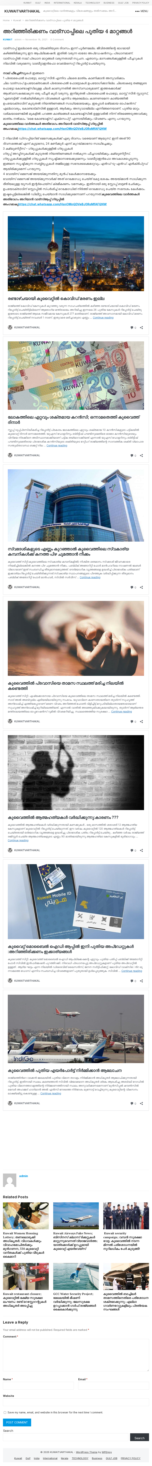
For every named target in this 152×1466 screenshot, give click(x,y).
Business (109, 2)
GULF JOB (123, 2)
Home (6, 20)
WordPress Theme (87, 1452)
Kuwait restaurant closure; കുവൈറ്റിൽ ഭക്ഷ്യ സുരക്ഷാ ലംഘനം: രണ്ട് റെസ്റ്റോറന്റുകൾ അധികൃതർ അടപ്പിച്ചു (24, 1299)
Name (8, 1379)
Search (8, 1431)
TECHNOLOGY (92, 2)
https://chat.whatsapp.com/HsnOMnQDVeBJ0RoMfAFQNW (62, 129)
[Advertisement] (76, 1140)
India (47, 2)
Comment (10, 1336)
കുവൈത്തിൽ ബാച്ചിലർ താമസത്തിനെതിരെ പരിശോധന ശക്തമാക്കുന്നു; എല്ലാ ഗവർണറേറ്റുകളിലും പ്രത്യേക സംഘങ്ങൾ (125, 1301)
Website (8, 1395)
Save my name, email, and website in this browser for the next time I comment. (55, 1412)
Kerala (78, 2)
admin (18, 39)
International (62, 2)
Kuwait (28, 2)
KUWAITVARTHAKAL (22, 11)
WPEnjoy (107, 1452)
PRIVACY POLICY (140, 2)
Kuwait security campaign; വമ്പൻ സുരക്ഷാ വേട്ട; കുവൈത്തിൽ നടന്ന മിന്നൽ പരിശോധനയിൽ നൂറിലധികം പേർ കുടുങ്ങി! (122, 1241)
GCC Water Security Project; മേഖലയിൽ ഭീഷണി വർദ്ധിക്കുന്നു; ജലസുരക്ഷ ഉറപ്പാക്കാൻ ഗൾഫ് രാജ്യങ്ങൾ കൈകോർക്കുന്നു (74, 1301)
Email (82, 1379)
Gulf (38, 2)
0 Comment (57, 39)
